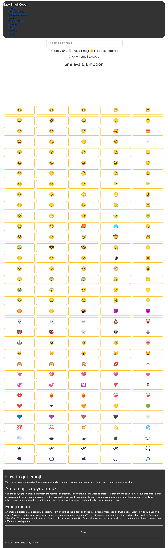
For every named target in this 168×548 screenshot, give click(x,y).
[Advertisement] (84, 86)
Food (11, 17)
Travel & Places (16, 21)
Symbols (12, 30)
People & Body (16, 11)
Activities (13, 24)
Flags (11, 33)
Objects (12, 27)
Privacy (84, 532)
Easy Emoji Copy (14, 4)
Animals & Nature (17, 14)
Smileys (12, 8)
